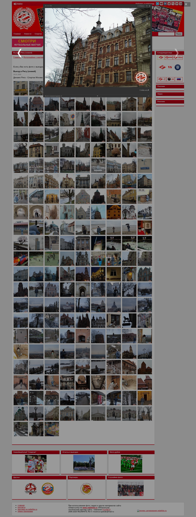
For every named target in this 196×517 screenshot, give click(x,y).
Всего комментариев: (53, 96)
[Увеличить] (146, 6)
